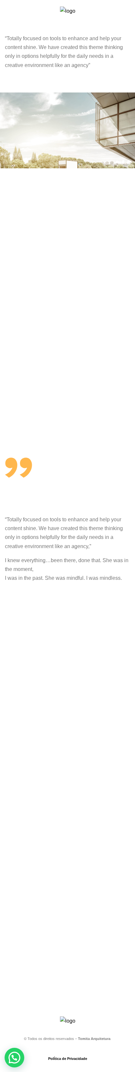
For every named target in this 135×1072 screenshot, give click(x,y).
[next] (122, 130)
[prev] (13, 130)
